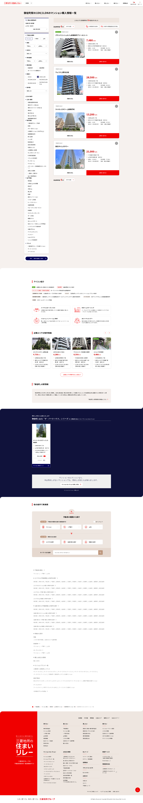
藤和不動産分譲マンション (90, 681)
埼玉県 (47, 582)
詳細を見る (70, 61)
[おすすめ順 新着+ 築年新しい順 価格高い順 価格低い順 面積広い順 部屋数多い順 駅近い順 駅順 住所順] (70, 26)
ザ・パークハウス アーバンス (65, 671)
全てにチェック (99, 521)
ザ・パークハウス (38, 671)
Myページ (140, 4)
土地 (48, 573)
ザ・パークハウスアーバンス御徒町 (40, 441)
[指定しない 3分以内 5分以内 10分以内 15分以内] (36, 53)
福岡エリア (107, 718)
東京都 (35, 582)
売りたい (88, 3)
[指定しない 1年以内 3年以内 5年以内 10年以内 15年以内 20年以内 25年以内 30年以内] (36, 90)
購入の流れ (37, 661)
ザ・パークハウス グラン (50, 671)
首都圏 (80, 718)
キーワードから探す (45, 552)
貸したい (106, 3)
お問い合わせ (102, 61)
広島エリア (99, 718)
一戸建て (43, 573)
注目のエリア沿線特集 (51, 640)
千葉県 (53, 582)
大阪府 (80, 582)
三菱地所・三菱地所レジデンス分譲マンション (60, 674)
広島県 (90, 582)
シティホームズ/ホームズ (52, 681)
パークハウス (93, 671)
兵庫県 (85, 582)
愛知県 (58, 582)
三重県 (69, 582)
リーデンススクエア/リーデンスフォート (71, 681)
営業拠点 (125, 3)
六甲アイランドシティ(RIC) (50, 687)
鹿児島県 (101, 582)
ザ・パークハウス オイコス (81, 671)
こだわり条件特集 (38, 640)
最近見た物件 (133, 3)
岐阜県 (63, 582)
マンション (36, 573)
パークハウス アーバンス (40, 674)
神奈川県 (41, 582)
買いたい (97, 3)
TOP (138, 790)
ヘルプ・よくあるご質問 (105, 791)
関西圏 (92, 718)
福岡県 (96, 582)
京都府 (74, 582)
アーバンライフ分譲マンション (67, 687)
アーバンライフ (37, 687)
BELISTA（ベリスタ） (39, 681)
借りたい (116, 3)
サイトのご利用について (92, 791)
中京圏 (86, 718)
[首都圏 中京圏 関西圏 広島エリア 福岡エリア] (28, 3)
